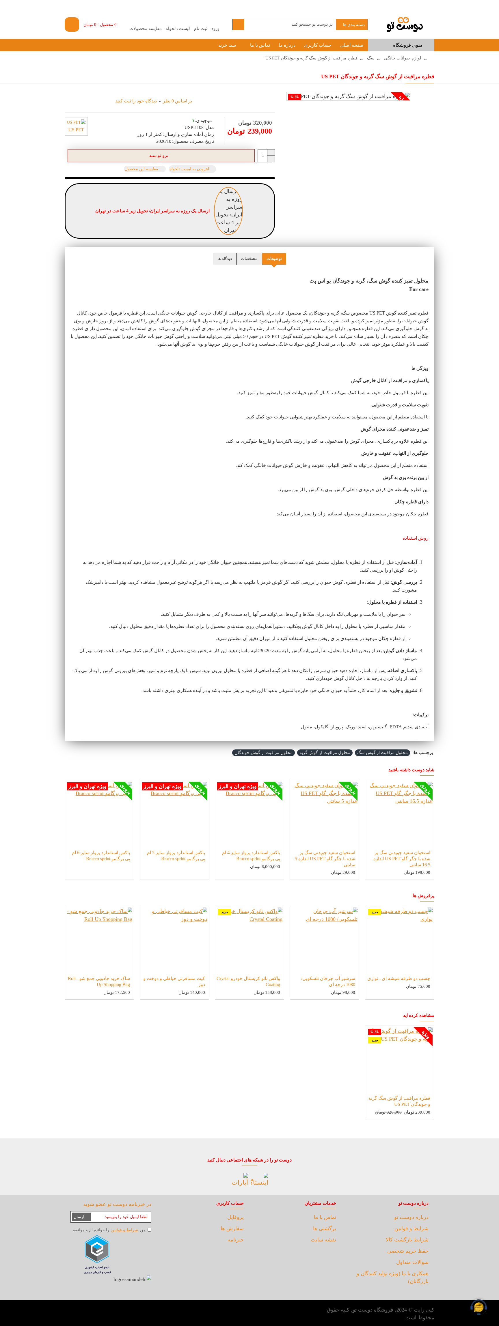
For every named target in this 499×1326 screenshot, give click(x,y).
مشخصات (249, 259)
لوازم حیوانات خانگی (402, 58)
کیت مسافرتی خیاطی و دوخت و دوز (174, 981)
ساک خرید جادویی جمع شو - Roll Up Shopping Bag (99, 981)
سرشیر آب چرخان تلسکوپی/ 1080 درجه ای (328, 981)
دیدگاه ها (224, 259)
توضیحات (274, 259)
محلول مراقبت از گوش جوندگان (263, 752)
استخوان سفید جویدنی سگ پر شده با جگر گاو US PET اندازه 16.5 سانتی (401, 858)
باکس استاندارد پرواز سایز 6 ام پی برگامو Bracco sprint (101, 855)
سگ (371, 58)
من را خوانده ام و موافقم (109, 1230)
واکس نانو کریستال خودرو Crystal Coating (248, 981)
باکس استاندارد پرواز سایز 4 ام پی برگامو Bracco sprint (251, 855)
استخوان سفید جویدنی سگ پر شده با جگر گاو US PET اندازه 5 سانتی (325, 858)
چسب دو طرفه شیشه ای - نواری (398, 978)
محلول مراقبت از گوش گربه (324, 752)
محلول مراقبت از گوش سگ (382, 752)
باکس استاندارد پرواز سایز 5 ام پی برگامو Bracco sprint (176, 855)
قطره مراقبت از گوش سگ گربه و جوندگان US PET (399, 1101)
